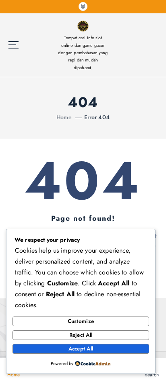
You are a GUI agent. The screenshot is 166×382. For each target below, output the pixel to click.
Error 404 (97, 117)
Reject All (81, 335)
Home (64, 117)
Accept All (80, 348)
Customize (81, 321)
